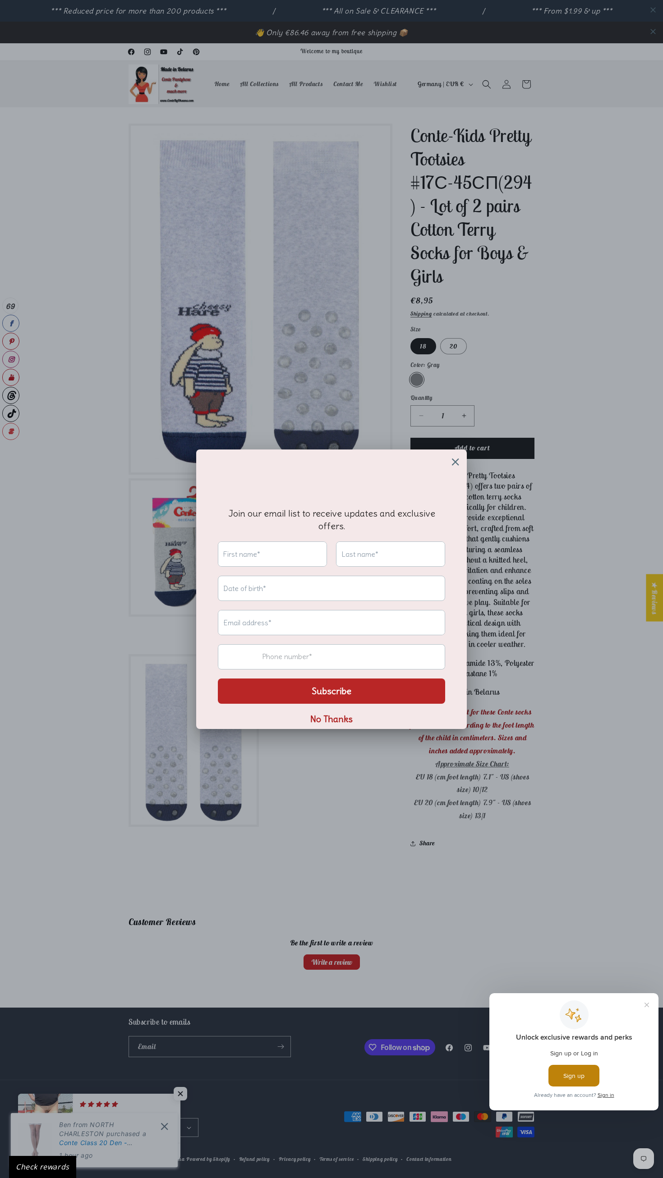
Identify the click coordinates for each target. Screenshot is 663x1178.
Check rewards (42, 1167)
